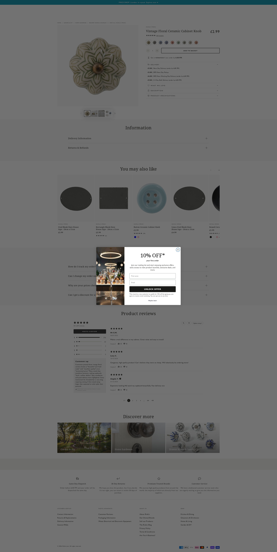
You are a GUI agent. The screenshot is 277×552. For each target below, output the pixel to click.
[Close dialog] (178, 250)
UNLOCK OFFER (152, 289)
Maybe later (152, 301)
